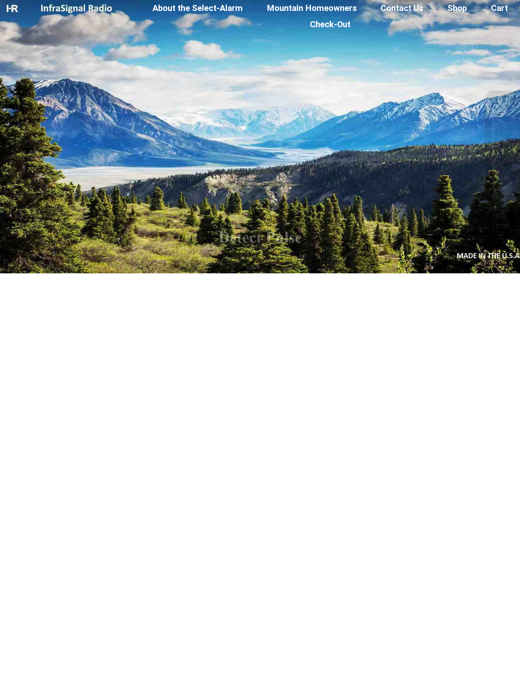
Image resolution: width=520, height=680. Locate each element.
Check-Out (330, 24)
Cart (499, 8)
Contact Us (402, 8)
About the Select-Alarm (197, 8)
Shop (457, 8)
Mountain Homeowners (312, 8)
